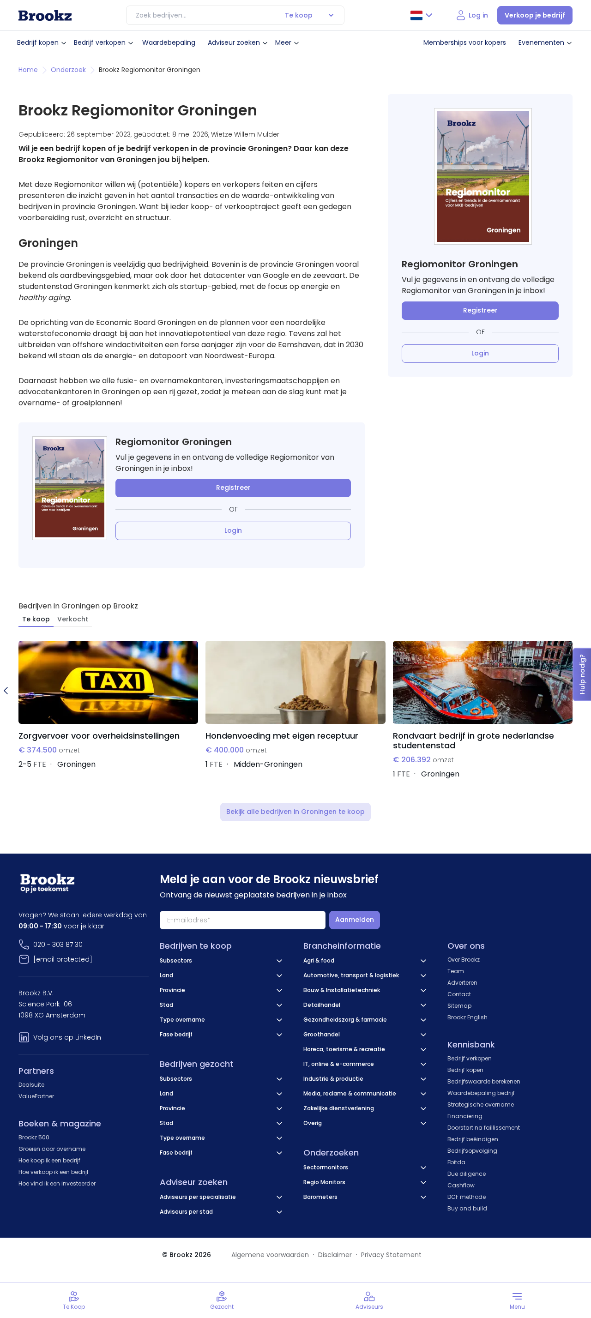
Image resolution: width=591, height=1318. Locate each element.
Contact (459, 994)
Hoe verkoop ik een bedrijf (53, 1172)
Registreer (233, 487)
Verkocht (72, 619)
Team (455, 971)
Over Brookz (463, 959)
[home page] (45, 15)
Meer (283, 42)
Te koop (36, 619)
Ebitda (456, 1162)
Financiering (464, 1116)
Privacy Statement (391, 1254)
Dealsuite (31, 1085)
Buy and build (467, 1208)
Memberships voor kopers (464, 42)
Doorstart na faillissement (483, 1127)
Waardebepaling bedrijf (481, 1093)
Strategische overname (480, 1104)
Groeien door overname (51, 1149)
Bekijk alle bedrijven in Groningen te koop (295, 811)
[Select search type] (331, 15)
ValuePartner (36, 1096)
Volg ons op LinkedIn (67, 1037)
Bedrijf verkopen (100, 42)
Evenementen (541, 42)
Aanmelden (354, 919)
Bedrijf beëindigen (472, 1139)
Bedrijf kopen (38, 42)
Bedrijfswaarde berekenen (483, 1081)
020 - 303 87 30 (58, 944)
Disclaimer (335, 1254)
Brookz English (467, 1017)
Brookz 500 (33, 1137)
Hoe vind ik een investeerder (57, 1183)
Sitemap (459, 1006)
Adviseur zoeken (234, 42)
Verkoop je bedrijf (535, 15)
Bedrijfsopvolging (472, 1151)
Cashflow (461, 1185)
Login (233, 530)
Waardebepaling (168, 42)
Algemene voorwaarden (270, 1254)
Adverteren (462, 983)
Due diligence (466, 1174)
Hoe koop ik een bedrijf (49, 1160)
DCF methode (466, 1197)
